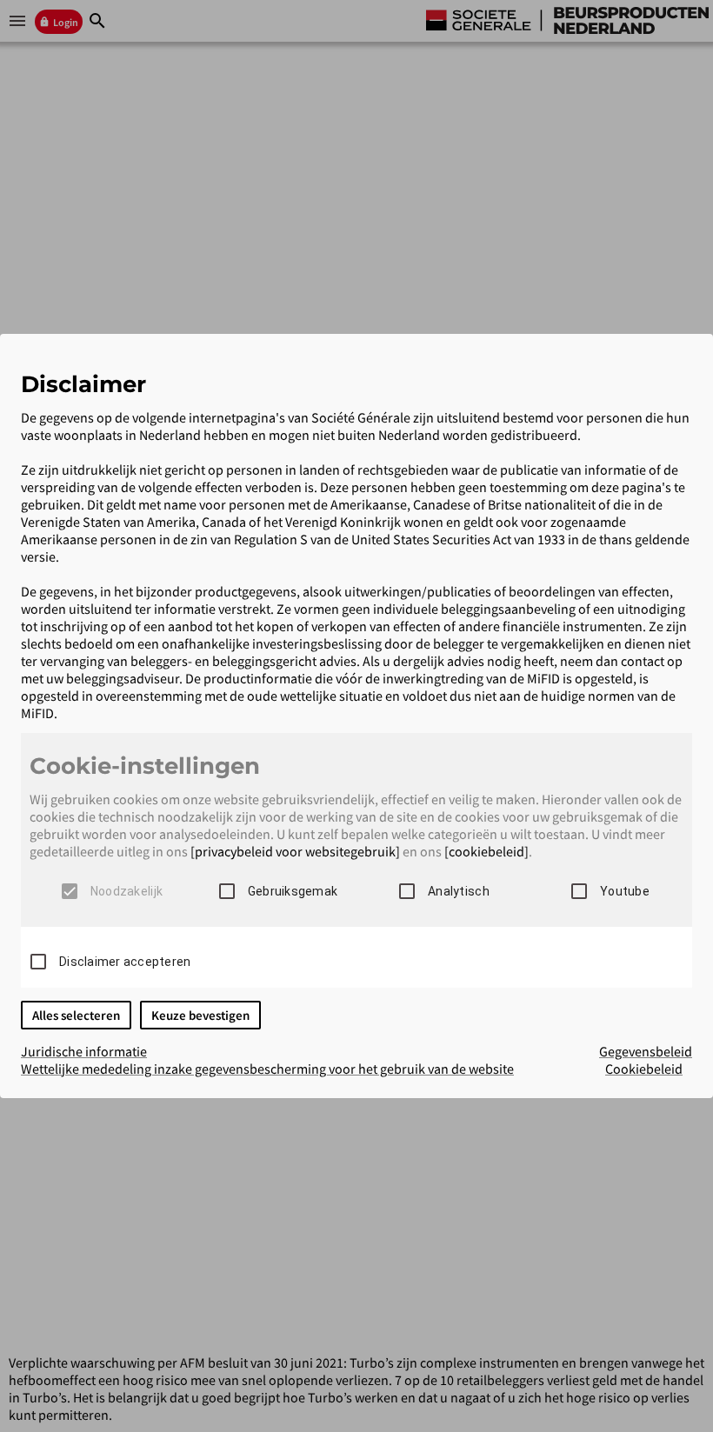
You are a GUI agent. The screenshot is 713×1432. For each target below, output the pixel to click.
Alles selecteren (76, 1015)
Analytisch (459, 891)
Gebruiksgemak (292, 891)
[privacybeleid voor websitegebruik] (295, 851)
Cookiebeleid (644, 1068)
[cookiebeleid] (486, 851)
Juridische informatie (84, 1051)
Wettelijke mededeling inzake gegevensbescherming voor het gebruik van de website (267, 1068)
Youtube (625, 891)
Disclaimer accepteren (124, 962)
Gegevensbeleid (645, 1051)
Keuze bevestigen (200, 1015)
